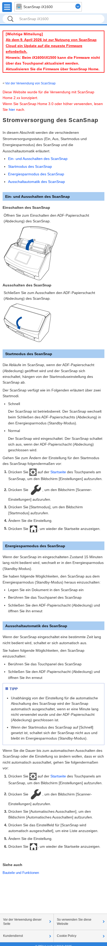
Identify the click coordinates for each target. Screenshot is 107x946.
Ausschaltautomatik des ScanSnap (36, 182)
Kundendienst (13, 936)
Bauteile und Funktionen (21, 873)
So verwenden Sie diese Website (74, 922)
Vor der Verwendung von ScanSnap (30, 83)
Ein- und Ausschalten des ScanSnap (38, 159)
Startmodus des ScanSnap (30, 166)
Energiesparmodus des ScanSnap (36, 174)
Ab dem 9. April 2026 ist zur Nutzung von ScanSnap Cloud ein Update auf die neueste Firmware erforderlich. (51, 46)
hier (12, 109)
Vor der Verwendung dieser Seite (22, 922)
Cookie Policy (66, 936)
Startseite (58, 472)
